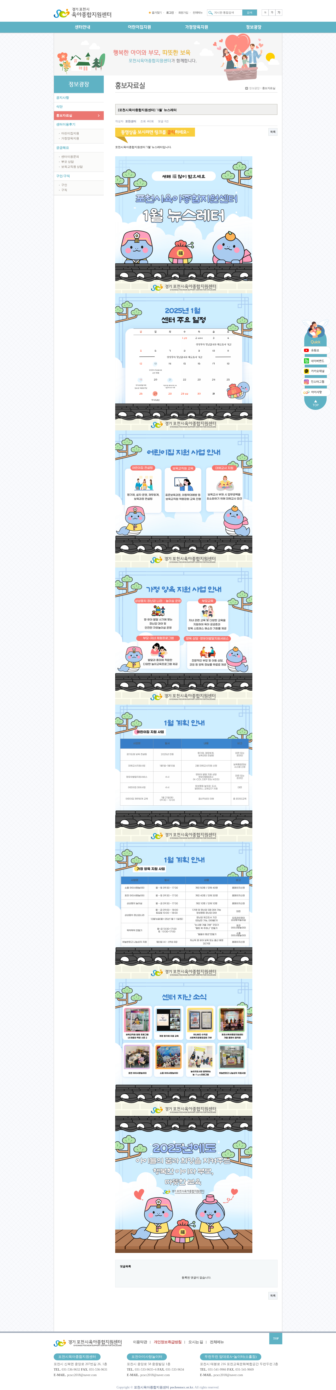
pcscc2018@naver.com (82, 1375)
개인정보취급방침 (168, 1342)
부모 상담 (67, 161)
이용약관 (140, 1342)
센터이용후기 (65, 124)
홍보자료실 (64, 115)
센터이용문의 (70, 156)
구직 (64, 190)
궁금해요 (62, 147)
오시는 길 (195, 1342)
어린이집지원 (70, 133)
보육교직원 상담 (72, 166)
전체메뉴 (198, 12)
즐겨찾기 (157, 12)
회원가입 (183, 12)
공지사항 (62, 97)
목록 (273, 131)
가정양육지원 (70, 138)
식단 (59, 106)
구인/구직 (63, 176)
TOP (276, 1338)
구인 (64, 185)
